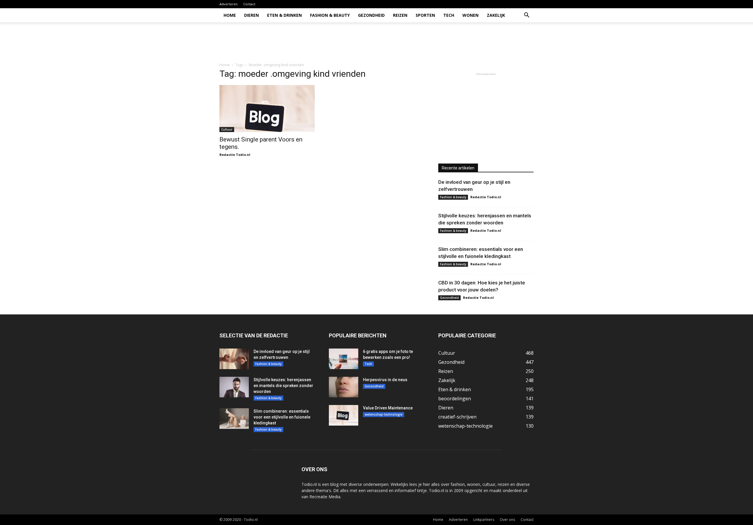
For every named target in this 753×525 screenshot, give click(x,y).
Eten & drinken (284, 15)
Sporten (425, 15)
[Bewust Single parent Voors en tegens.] (267, 108)
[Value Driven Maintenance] (343, 415)
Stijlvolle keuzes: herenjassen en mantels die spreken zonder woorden (283, 385)
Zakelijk (496, 15)
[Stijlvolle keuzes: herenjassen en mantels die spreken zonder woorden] (234, 387)
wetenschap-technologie (383, 414)
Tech (448, 15)
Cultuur (226, 129)
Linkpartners (483, 519)
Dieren (251, 15)
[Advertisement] (426, 42)
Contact (249, 4)
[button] (526, 16)
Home (230, 15)
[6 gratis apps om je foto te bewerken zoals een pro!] (343, 359)
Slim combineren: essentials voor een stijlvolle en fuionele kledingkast (282, 417)
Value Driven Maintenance (388, 408)
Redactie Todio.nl (234, 154)
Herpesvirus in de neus (385, 379)
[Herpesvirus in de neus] (343, 387)
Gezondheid (371, 15)
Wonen (470, 15)
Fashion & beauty (330, 15)
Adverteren (228, 4)
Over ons (507, 519)
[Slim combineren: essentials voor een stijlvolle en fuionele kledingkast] (234, 418)
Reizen (400, 15)
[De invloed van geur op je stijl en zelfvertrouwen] (234, 359)
